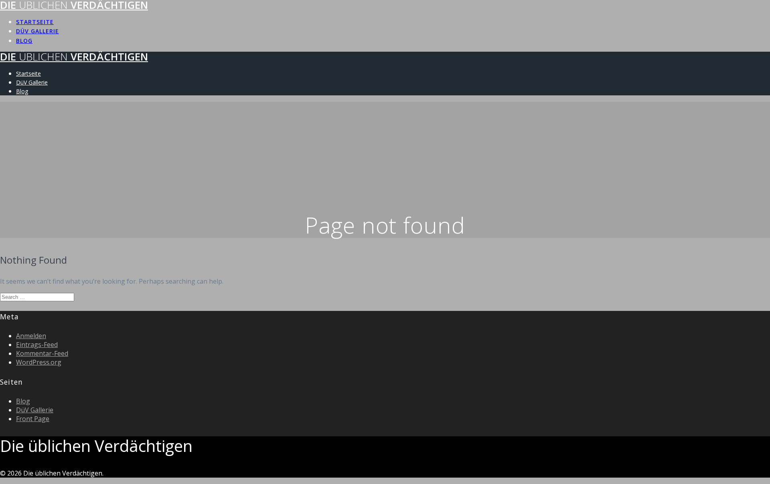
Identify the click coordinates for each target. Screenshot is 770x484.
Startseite (35, 22)
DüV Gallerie (37, 31)
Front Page (32, 418)
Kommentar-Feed (42, 353)
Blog (24, 40)
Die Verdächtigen (74, 57)
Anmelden (31, 335)
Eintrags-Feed (37, 344)
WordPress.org (38, 362)
